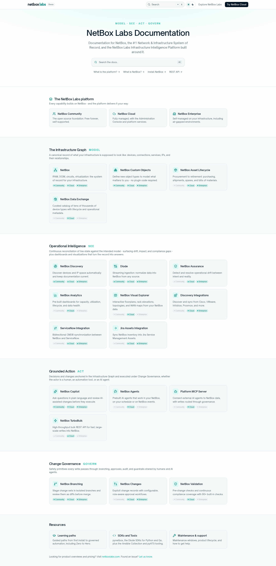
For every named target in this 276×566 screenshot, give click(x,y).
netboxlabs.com (111, 556)
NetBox (65, 170)
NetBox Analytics (71, 295)
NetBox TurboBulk (71, 420)
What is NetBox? (132, 71)
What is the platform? (105, 71)
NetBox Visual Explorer (134, 295)
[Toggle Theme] (191, 4)
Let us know (145, 556)
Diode (124, 266)
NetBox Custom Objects (135, 170)
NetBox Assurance (192, 266)
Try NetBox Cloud (236, 4)
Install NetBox (155, 71)
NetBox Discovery (71, 266)
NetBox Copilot (69, 391)
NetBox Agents (129, 391)
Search (167, 4)
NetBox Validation (191, 484)
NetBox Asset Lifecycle (195, 170)
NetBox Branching (71, 484)
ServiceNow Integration (75, 328)
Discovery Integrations (194, 295)
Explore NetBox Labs (210, 4)
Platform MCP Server (193, 391)
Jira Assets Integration (134, 328)
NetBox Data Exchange (74, 199)
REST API (174, 71)
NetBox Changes (130, 484)
